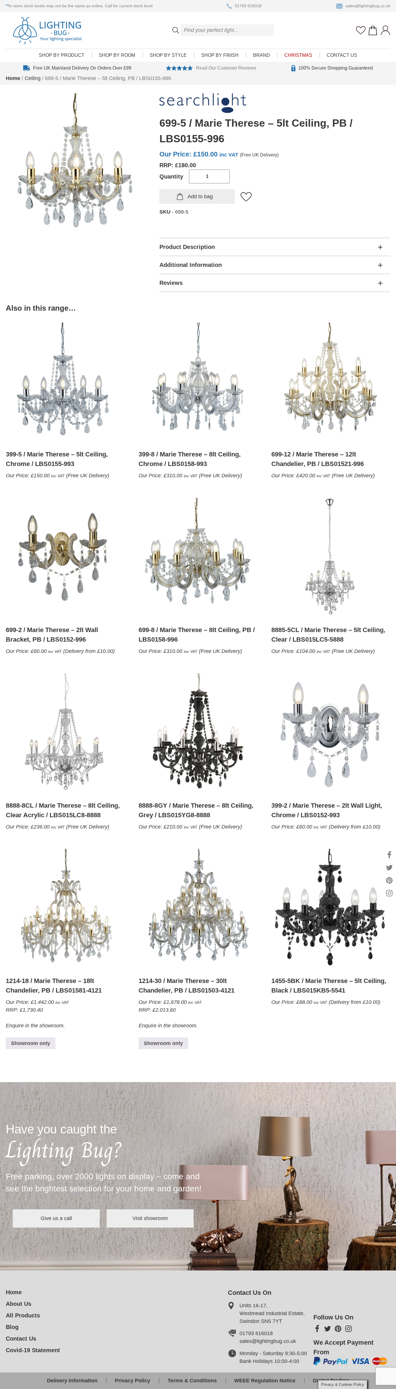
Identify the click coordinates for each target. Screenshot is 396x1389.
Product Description (187, 247)
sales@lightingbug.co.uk (368, 5)
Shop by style (168, 55)
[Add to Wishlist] (246, 197)
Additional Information (190, 265)
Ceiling (33, 78)
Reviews (171, 283)
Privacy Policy (132, 1380)
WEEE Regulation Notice (264, 1380)
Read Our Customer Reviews (226, 67)
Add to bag (200, 196)
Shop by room (117, 55)
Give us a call (56, 1218)
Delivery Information (72, 1380)
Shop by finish (220, 55)
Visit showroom (150, 1218)
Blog (12, 1327)
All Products (23, 1315)
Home (13, 78)
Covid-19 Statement (33, 1350)
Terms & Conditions (192, 1380)
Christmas (298, 55)
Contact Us (342, 55)
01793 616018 (248, 5)
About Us (18, 1304)
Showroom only (30, 1043)
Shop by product (61, 55)
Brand (261, 55)
